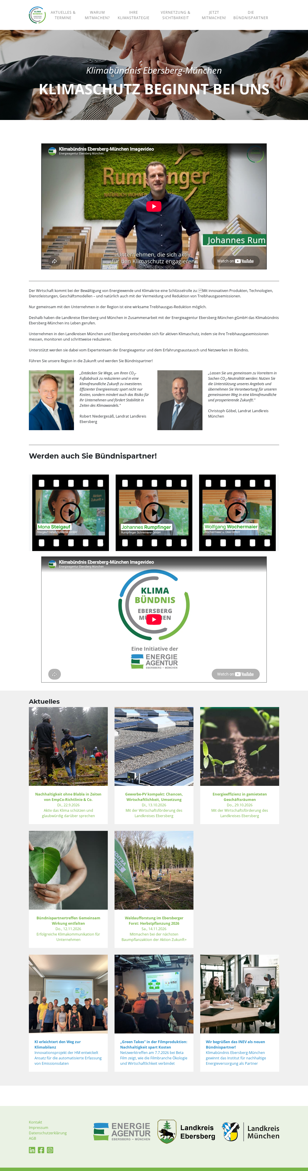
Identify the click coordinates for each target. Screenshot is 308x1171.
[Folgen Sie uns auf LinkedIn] (32, 1151)
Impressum (38, 1127)
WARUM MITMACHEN (97, 15)
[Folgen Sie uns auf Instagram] (50, 1151)
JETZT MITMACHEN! (214, 15)
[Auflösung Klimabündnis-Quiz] (275, 10)
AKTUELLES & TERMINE (63, 15)
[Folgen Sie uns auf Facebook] (41, 1151)
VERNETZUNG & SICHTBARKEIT (176, 15)
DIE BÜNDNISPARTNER (250, 15)
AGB (32, 1138)
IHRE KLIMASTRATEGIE (133, 15)
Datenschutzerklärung (48, 1132)
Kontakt (35, 1122)
